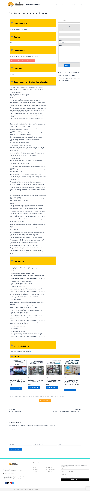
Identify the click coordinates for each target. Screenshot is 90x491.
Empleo (56, 4)
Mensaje (60, 45)
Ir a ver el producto (16, 388)
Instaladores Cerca (65, 4)
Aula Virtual (80, 4)
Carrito (73, 4)
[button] (52, 4)
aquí (30, 351)
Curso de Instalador (33, 4)
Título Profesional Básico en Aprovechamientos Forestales (22, 60)
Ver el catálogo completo (45, 400)
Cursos (50, 4)
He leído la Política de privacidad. (68, 477)
